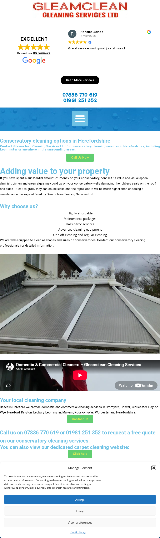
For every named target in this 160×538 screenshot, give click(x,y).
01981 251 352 (80, 100)
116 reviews (41, 53)
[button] (154, 468)
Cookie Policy (78, 532)
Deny (80, 511)
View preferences (80, 522)
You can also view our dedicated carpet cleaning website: (64, 447)
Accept (80, 500)
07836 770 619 (80, 95)
